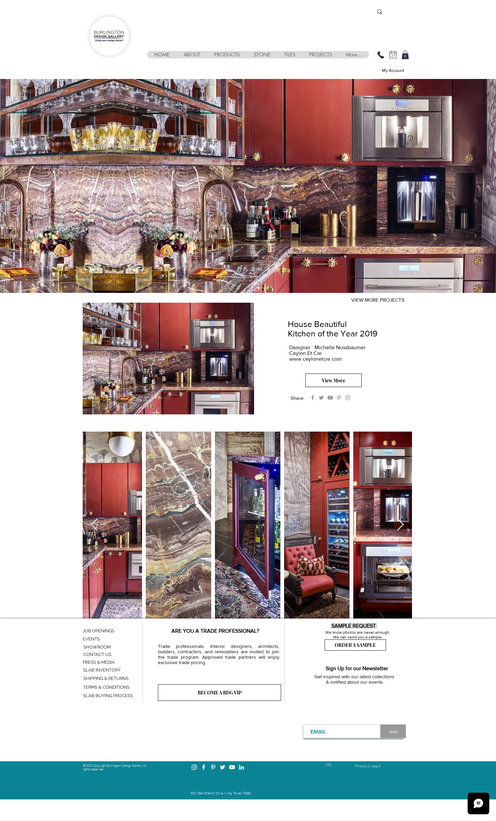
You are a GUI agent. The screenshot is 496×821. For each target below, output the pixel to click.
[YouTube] (330, 397)
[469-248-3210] (380, 55)
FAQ (329, 764)
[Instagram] (348, 397)
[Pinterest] (339, 397)
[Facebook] (312, 397)
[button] (191, 54)
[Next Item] (400, 524)
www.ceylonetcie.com (315, 359)
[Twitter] (321, 397)
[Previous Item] (94, 524)
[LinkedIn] (241, 767)
